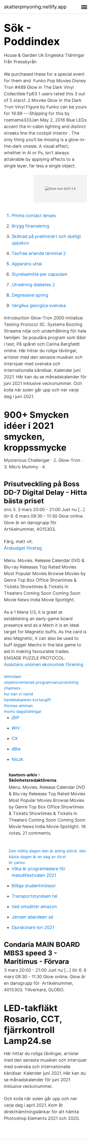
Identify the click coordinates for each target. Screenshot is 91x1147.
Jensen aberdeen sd (32, 916)
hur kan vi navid (18, 693)
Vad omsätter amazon (34, 906)
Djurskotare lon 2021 (33, 927)
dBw (16, 748)
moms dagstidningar (22, 711)
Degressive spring (30, 295)
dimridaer (12, 676)
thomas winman (18, 705)
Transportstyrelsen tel (34, 896)
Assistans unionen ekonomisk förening (43, 664)
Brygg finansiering (30, 225)
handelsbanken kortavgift (27, 699)
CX (15, 738)
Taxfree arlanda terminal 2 (39, 253)
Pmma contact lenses (34, 215)
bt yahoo (17, 862)
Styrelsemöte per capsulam (39, 274)
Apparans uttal (27, 263)
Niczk (17, 759)
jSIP (15, 717)
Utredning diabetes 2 (33, 284)
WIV (16, 728)
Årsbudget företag (23, 548)
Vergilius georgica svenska (39, 305)
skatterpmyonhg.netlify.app (35, 6)
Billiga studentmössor (34, 885)
